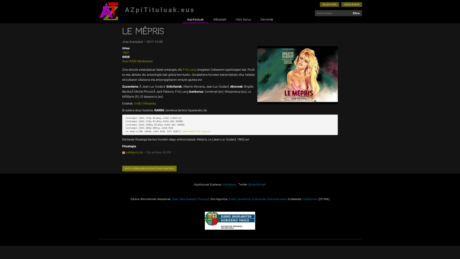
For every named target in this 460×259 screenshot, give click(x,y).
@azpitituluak (257, 184)
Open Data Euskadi (184, 199)
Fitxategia (129, 146)
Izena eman (351, 4)
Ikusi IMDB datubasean (137, 61)
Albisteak (219, 19)
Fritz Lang (190, 69)
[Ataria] (108, 11)
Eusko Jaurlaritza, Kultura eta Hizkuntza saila (257, 199)
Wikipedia (149, 103)
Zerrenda (266, 19)
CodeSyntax (310, 199)
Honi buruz (243, 19)
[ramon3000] (188, 131)
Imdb (138, 103)
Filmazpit (203, 199)
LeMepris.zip (134, 152)
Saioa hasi (329, 4)
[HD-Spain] (203, 131)
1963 (125, 52)
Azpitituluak (195, 19)
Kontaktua (229, 184)
